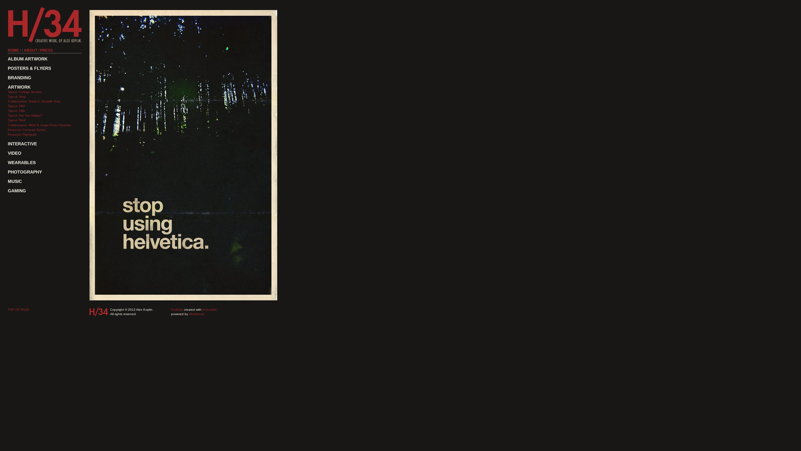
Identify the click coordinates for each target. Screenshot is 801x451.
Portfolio (177, 309)
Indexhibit (209, 309)
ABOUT (30, 50)
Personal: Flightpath (22, 134)
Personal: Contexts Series (26, 130)
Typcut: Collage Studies (25, 92)
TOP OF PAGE (18, 309)
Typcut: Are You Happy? (25, 115)
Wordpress (196, 314)
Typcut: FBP (16, 106)
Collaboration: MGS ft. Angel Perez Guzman (39, 125)
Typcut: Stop (17, 96)
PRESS (46, 50)
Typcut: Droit (17, 120)
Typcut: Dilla (16, 110)
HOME (13, 50)
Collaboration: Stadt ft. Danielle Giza (34, 101)
